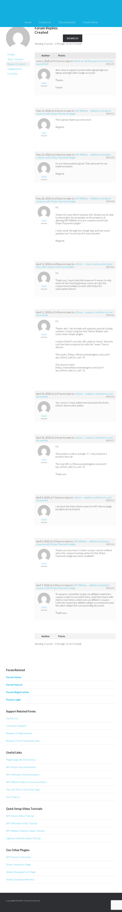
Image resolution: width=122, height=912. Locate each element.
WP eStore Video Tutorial (20, 815)
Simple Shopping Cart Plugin (21, 871)
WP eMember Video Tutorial (21, 823)
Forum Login (13, 699)
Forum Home (13, 677)
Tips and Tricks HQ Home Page (23, 789)
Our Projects (13, 796)
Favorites (12, 73)
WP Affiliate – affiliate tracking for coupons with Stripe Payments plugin (73, 112)
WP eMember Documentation (22, 774)
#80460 (110, 315)
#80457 (110, 440)
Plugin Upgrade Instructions (20, 759)
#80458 (110, 396)
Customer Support (16, 725)
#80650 (110, 63)
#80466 (110, 266)
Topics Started (15, 59)
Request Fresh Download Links (23, 740)
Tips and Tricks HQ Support (61, 9)
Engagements (14, 68)
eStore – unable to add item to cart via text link (74, 499)
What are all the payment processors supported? (75, 62)
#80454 (110, 500)
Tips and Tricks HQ (31, 900)
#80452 (110, 113)
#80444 (110, 588)
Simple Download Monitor (20, 879)
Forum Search (14, 684)
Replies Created (16, 63)
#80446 (110, 544)
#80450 (110, 157)
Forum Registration (17, 692)
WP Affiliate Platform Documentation (26, 781)
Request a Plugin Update (19, 733)
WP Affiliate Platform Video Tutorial (25, 830)
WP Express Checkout (18, 856)
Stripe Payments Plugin (18, 864)
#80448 (110, 201)
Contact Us (12, 718)
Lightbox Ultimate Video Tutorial (23, 838)
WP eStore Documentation (21, 767)
